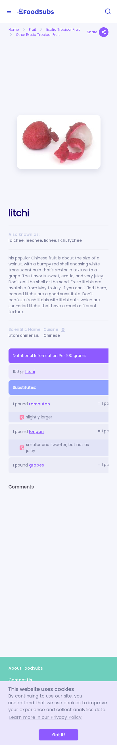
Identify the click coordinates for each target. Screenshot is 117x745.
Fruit (32, 29)
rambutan (39, 404)
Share (92, 32)
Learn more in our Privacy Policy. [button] (45, 717)
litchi (30, 371)
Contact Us (20, 680)
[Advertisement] (31, 59)
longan (36, 431)
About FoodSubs (26, 668)
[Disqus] (58, 568)
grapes (36, 465)
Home (14, 29)
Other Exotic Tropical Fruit (38, 34)
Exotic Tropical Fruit (63, 29)
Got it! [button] (58, 735)
